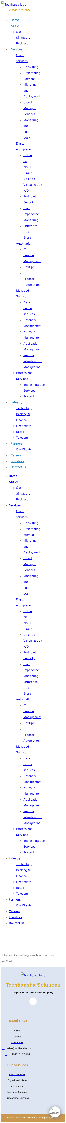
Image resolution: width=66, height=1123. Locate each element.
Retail (20, 432)
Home (15, 20)
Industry (16, 402)
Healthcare (23, 426)
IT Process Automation (31, 278)
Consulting (30, 67)
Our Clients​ (24, 449)
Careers (16, 455)
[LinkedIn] (33, 1001)
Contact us (18, 467)
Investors (17, 461)
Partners (17, 443)
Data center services (29, 308)
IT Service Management (32, 255)
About (15, 26)
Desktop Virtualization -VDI (32, 184)
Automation (24, 243)
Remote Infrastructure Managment (32, 361)
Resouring (30, 396)
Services (17, 49)
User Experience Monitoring (31, 214)
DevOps (28, 267)
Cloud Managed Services (29, 108)
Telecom (22, 437)
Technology (24, 408)
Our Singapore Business (23, 37)
